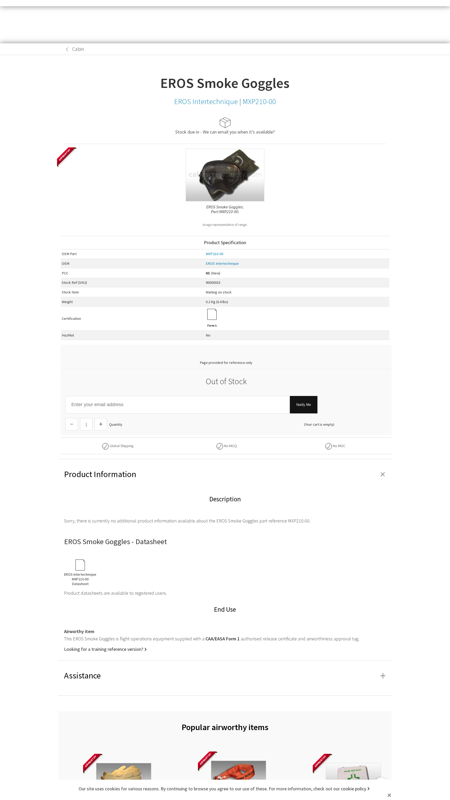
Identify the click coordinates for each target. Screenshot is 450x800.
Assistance (225, 675)
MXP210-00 (214, 253)
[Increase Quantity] (101, 424)
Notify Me (303, 405)
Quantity (115, 424)
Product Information (225, 474)
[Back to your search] (67, 49)
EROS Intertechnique (222, 263)
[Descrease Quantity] (71, 424)
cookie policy (353, 789)
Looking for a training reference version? (103, 649)
